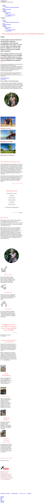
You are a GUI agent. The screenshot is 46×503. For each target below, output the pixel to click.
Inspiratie (4, 11)
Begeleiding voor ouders (6, 141)
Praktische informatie (7, 9)
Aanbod (4, 6)
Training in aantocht (11, 14)
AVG (24, 493)
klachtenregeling (15, 493)
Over (4, 8)
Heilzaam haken (8, 15)
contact (20, 212)
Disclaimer (29, 493)
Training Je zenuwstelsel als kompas (12, 7)
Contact (4, 10)
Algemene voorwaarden (5, 493)
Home (4, 5)
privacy (21, 493)
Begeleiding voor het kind (5, 128)
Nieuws (6, 13)
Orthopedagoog (8, 12)
